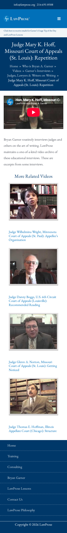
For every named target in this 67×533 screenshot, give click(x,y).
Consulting (14, 467)
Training (12, 456)
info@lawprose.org (24, 4)
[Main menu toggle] (59, 18)
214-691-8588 (45, 4)
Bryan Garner (16, 478)
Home (11, 445)
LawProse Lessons (19, 488)
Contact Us (15, 499)
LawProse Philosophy (21, 510)
